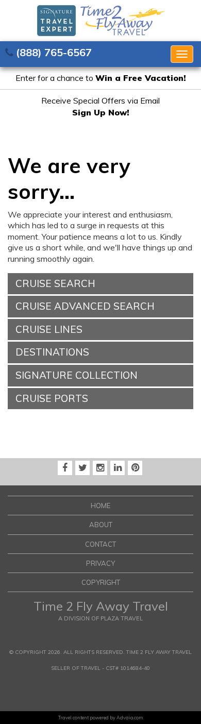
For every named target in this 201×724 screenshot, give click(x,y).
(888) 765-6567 (54, 52)
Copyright (100, 582)
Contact (100, 544)
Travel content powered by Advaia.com (100, 717)
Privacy (100, 563)
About (100, 524)
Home (100, 505)
